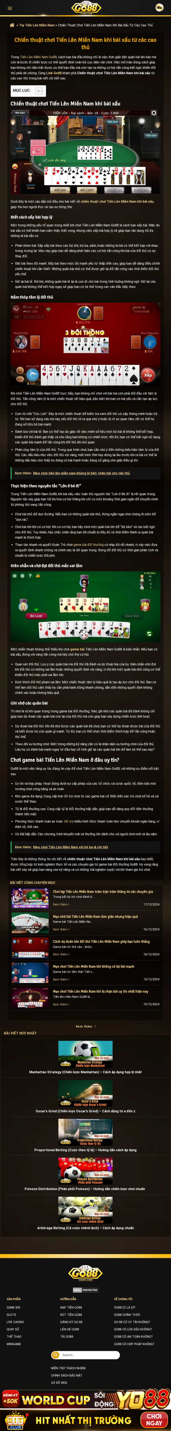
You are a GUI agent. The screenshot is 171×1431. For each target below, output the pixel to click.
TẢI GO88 (66, 1336)
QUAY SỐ (13, 1329)
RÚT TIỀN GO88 (71, 1315)
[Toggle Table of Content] (37, 91)
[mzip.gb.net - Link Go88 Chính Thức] (86, 7)
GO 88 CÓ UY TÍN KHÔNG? (132, 1322)
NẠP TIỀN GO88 (71, 1307)
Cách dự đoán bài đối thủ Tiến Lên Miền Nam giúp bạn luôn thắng (101, 941)
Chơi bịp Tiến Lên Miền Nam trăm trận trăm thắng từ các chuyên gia (103, 891)
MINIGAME (14, 1344)
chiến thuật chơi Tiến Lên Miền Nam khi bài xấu (117, 202)
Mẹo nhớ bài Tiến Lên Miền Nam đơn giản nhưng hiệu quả (95, 916)
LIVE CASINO (15, 1322)
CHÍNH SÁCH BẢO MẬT (66, 1375)
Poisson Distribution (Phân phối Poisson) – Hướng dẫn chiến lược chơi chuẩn (86, 1189)
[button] (9, 8)
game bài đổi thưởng (88, 545)
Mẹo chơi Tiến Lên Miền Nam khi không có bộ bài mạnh (93, 966)
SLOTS (11, 1315)
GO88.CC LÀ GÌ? (124, 1307)
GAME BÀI (13, 1307)
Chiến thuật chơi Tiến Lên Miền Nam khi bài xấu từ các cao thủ (105, 25)
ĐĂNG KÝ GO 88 (71, 1322)
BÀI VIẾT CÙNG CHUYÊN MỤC (36, 883)
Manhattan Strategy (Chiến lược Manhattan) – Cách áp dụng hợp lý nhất (85, 1072)
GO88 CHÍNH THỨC (127, 1315)
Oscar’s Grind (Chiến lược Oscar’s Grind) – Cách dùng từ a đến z (85, 1111)
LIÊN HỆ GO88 (69, 1329)
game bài (77, 649)
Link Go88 (54, 73)
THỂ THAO (14, 1336)
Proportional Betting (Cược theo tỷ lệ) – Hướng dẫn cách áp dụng (85, 1150)
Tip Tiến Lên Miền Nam (37, 25)
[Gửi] (55, 1355)
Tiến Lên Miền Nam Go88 (38, 57)
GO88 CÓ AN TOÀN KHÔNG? (133, 1336)
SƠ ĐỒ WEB (59, 1383)
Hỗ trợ (68, 821)
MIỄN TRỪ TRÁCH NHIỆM (68, 1368)
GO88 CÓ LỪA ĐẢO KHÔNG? (133, 1329)
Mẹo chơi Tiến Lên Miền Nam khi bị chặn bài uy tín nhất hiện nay (100, 991)
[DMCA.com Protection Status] (85, 1290)
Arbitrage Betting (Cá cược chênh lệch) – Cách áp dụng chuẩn (85, 1228)
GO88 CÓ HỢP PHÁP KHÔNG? (134, 1344)
